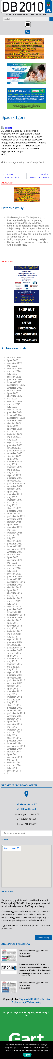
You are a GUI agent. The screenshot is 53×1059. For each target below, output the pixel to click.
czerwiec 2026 (14, 363)
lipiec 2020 (12, 557)
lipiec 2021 (12, 524)
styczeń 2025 (14, 409)
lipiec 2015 (12, 721)
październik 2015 (16, 713)
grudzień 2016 (14, 675)
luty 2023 (12, 472)
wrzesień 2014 (14, 748)
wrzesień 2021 (14, 519)
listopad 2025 (14, 382)
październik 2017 (16, 647)
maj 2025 (12, 398)
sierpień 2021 (14, 521)
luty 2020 (12, 571)
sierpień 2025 (14, 390)
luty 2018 (12, 636)
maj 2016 (12, 694)
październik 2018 (16, 614)
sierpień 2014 (14, 751)
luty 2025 (12, 406)
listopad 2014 (14, 743)
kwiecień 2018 (14, 631)
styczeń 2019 (14, 606)
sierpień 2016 (14, 685)
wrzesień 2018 (14, 617)
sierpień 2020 (14, 554)
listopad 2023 (14, 447)
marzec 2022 (13, 502)
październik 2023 (16, 450)
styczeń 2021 (14, 540)
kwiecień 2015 (14, 729)
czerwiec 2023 (14, 461)
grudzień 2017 (14, 642)
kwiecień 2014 (14, 762)
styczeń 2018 (14, 639)
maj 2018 (12, 628)
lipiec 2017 (12, 655)
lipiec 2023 (12, 458)
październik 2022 (16, 483)
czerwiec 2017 (14, 658)
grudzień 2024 (14, 412)
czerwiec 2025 (14, 395)
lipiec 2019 (12, 590)
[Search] (51, 19)
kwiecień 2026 (14, 368)
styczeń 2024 (14, 442)
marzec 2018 (13, 633)
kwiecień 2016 (14, 696)
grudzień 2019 (14, 576)
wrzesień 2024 (14, 420)
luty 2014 (12, 768)
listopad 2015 (14, 710)
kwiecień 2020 (14, 565)
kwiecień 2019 (14, 598)
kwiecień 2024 (14, 434)
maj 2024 (12, 431)
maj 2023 (12, 464)
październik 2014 (16, 746)
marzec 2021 (13, 535)
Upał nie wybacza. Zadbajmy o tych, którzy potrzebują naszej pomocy (26, 219)
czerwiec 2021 (14, 527)
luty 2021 (12, 538)
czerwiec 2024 (14, 428)
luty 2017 (12, 669)
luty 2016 (12, 702)
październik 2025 (16, 384)
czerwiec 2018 (14, 625)
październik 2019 (16, 581)
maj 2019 (12, 595)
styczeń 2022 (14, 508)
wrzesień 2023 (14, 453)
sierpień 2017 (14, 653)
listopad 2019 (14, 579)
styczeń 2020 (14, 573)
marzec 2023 (13, 469)
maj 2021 (12, 529)
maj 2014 (12, 759)
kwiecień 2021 (14, 532)
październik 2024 (16, 417)
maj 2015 (12, 727)
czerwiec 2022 (14, 494)
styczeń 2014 (14, 770)
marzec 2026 (13, 371)
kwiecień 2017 (14, 664)
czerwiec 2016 (14, 691)
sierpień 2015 (14, 718)
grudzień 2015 (14, 707)
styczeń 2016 (14, 705)
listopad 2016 (14, 677)
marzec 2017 (13, 666)
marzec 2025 (13, 404)
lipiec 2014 (12, 754)
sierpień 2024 (14, 423)
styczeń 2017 (14, 672)
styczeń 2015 (14, 737)
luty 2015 (12, 735)
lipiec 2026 (12, 360)
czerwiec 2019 (14, 592)
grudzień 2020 (14, 543)
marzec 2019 (13, 601)
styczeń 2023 (14, 475)
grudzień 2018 (14, 609)
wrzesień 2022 (14, 486)
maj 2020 (12, 562)
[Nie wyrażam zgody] (49, 1050)
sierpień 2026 (14, 357)
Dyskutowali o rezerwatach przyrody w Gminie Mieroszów (27, 243)
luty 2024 (12, 439)
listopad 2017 (14, 644)
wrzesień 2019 (14, 584)
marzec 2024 (13, 436)
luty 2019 (12, 603)
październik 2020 (16, 549)
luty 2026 (12, 374)
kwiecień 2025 (14, 401)
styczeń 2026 (14, 376)
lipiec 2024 (12, 426)
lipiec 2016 (12, 688)
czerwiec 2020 (14, 560)
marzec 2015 (13, 732)
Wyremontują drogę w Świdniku (24, 223)
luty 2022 (12, 505)
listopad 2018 (14, 612)
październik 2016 (16, 680)
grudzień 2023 (14, 445)
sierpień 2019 (14, 587)
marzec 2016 (13, 699)
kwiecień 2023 (14, 467)
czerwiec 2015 (14, 724)
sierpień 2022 (14, 488)
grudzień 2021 (14, 510)
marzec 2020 (13, 568)
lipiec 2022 (12, 491)
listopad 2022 (14, 480)
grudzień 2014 (14, 740)
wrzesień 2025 (14, 387)
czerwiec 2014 (14, 757)
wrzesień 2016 (14, 683)
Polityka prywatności (14, 833)
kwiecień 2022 (14, 499)
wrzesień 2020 (14, 551)
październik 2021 (16, 516)
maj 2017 (12, 661)
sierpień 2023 (14, 456)
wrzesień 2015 (14, 716)
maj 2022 (12, 497)
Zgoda (27, 1055)
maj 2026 (12, 365)
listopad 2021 (14, 513)
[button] (28, 24)
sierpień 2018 (14, 620)
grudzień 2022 (14, 477)
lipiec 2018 (12, 623)
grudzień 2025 (14, 379)
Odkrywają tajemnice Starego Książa (26, 239)
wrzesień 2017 (14, 650)
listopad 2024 (14, 415)
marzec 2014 (13, 765)
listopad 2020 (14, 546)
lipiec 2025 (12, 393)
